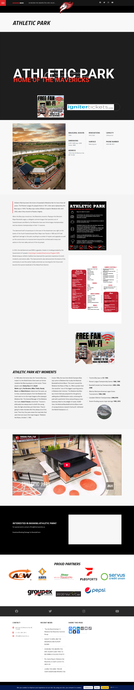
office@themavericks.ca (22, 636)
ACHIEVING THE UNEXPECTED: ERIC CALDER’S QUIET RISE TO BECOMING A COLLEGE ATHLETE (54, 651)
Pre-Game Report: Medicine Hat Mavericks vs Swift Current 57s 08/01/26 (54, 661)
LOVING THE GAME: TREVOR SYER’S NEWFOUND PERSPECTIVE (54, 670)
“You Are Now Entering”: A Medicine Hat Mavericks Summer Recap (54, 631)
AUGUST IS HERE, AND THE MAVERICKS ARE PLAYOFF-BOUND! (52, 641)
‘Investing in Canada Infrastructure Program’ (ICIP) (44, 253)
